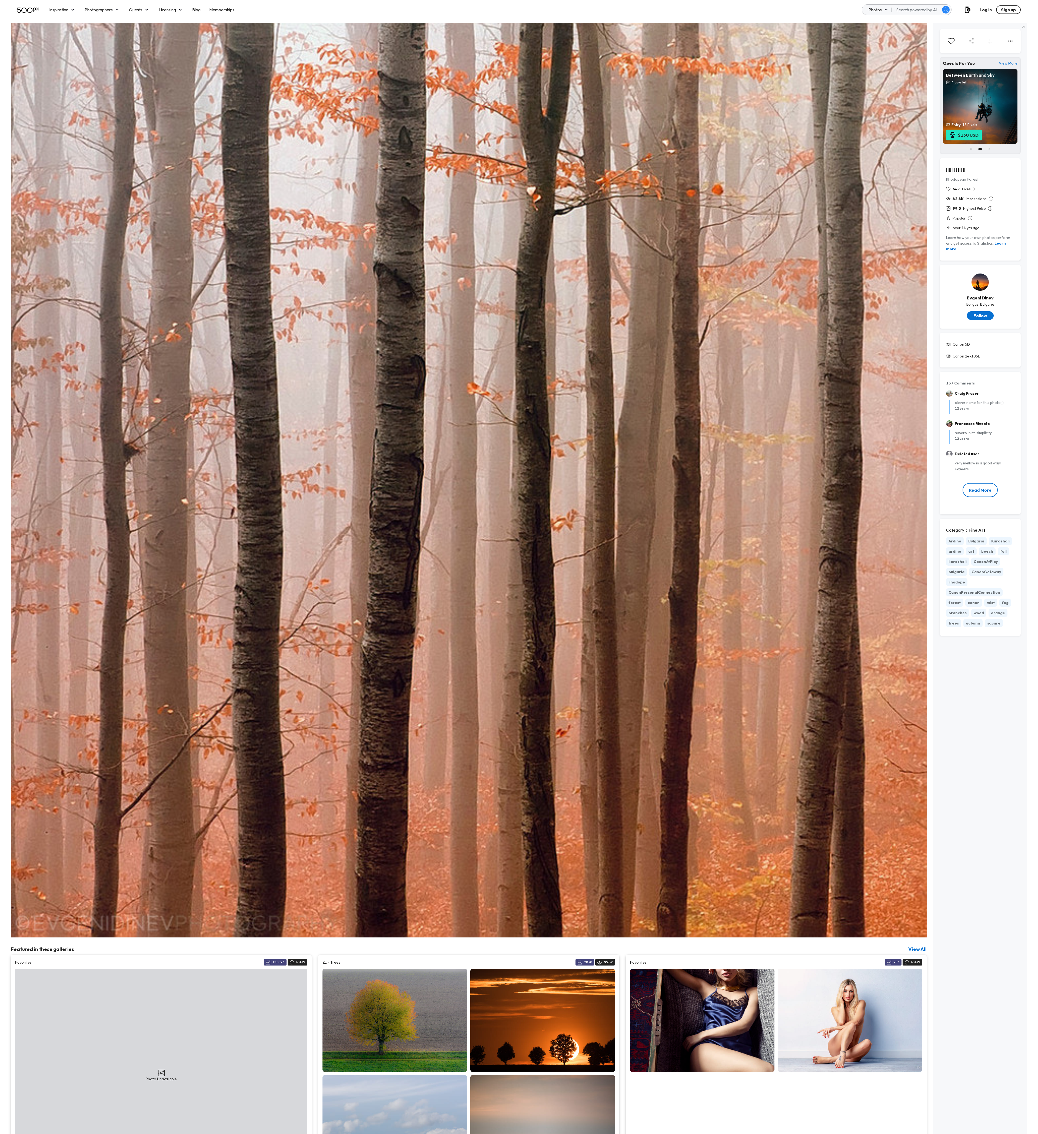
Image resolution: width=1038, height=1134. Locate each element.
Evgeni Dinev (980, 298)
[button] (945, 9)
